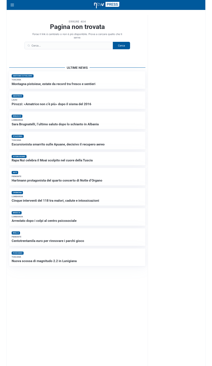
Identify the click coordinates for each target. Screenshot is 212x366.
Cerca (121, 45)
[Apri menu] (12, 5)
